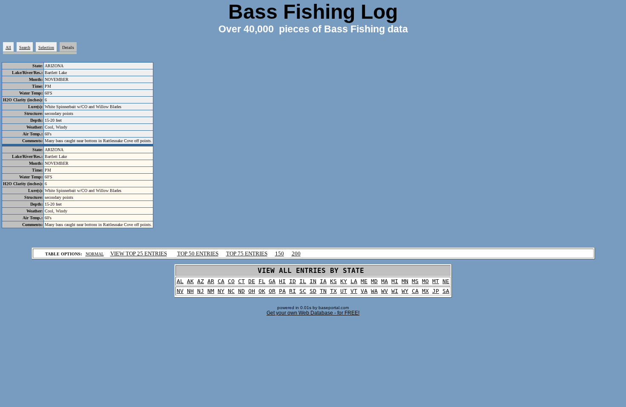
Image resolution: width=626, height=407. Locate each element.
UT (343, 291)
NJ (200, 291)
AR (210, 281)
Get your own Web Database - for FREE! (313, 313)
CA (221, 281)
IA (323, 281)
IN (313, 281)
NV (180, 291)
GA (272, 281)
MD (374, 281)
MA (384, 281)
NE (445, 281)
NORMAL (95, 254)
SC (302, 291)
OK (261, 291)
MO (425, 281)
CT (241, 281)
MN (405, 281)
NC (231, 291)
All (8, 47)
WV (384, 291)
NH (190, 291)
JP (435, 291)
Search (24, 47)
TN (323, 291)
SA (445, 291)
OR (272, 291)
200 (296, 253)
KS (333, 281)
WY (405, 291)
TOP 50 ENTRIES (197, 253)
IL (302, 281)
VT (353, 291)
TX (333, 291)
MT (435, 281)
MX (425, 291)
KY (343, 281)
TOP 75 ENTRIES (246, 253)
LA (353, 281)
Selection (46, 47)
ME (364, 281)
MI (394, 281)
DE (251, 281)
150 (279, 253)
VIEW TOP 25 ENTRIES (138, 253)
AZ (200, 281)
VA (364, 291)
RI (292, 291)
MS (415, 281)
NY (221, 291)
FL (261, 281)
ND (241, 291)
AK (190, 281)
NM (210, 291)
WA (374, 291)
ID (292, 281)
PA (282, 291)
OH (251, 291)
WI (394, 291)
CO (231, 281)
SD (313, 291)
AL (180, 281)
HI (282, 281)
